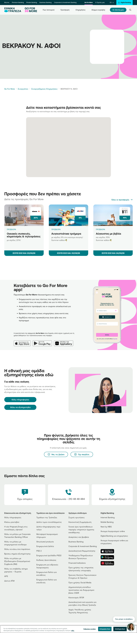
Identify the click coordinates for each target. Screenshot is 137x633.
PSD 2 (39, 551)
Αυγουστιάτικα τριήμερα (66, 233)
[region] (68, 629)
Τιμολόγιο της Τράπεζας (46, 517)
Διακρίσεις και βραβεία (78, 537)
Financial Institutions (77, 563)
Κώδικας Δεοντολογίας (46, 560)
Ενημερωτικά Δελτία (45, 546)
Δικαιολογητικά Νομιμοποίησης (81, 551)
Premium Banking (18, 2)
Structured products (45, 542)
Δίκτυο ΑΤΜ (9, 581)
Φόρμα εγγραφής (98, 10)
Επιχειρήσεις (81, 10)
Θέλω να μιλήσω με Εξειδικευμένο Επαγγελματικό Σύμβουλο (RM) (17, 561)
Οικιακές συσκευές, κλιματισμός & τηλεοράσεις (23, 235)
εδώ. (72, 630)
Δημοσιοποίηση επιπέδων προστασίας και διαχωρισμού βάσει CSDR (81, 590)
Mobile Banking (107, 522)
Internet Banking (108, 517)
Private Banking (31, 2)
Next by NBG (106, 527)
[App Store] (23, 342)
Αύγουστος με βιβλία (108, 233)
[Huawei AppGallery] (64, 342)
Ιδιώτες (6, 2)
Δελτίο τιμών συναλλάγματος (49, 522)
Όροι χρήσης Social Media (79, 582)
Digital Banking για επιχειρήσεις (114, 536)
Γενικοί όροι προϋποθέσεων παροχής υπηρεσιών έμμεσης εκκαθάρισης (81, 529)
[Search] (130, 10)
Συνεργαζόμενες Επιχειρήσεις (44, 89)
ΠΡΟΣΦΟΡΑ (11, 229)
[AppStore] (109, 551)
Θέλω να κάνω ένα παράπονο (17, 549)
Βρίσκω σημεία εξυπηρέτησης (17, 554)
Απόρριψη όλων (104, 629)
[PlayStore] (109, 557)
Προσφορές (65, 10)
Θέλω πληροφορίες (12, 517)
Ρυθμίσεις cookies (89, 629)
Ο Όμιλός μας (100, 2)
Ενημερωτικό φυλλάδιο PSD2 (48, 555)
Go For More (88, 2)
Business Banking (45, 2)
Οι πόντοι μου (118, 10)
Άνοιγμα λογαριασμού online (113, 531)
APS (6, 576)
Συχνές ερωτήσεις (76, 517)
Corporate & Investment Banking (65, 2)
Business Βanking (75, 542)
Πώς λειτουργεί (48, 10)
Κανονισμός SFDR (76, 597)
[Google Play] (43, 342)
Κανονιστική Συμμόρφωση (79, 522)
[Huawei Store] (109, 563)
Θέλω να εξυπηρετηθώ (20, 407)
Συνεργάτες (23, 89)
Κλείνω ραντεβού (11, 522)
